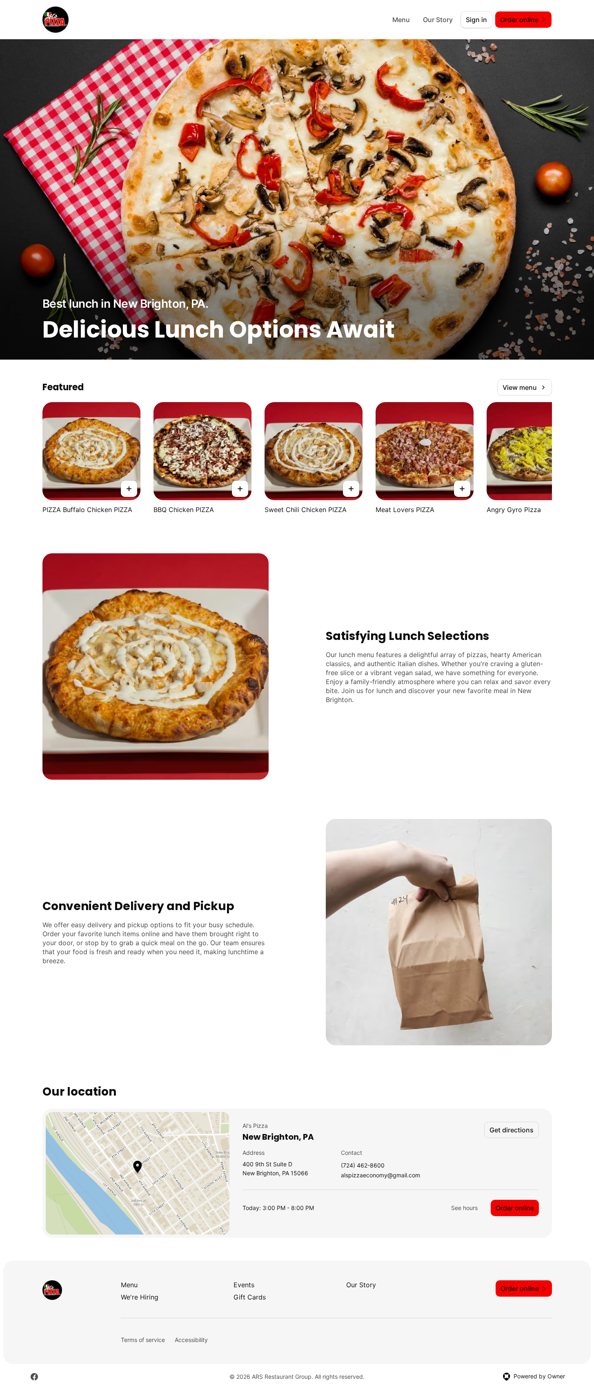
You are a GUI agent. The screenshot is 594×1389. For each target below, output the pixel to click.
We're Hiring (139, 1297)
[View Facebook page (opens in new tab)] (34, 1377)
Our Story (438, 20)
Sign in (476, 20)
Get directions (511, 1130)
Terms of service (143, 1339)
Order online (515, 1208)
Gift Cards (250, 1297)
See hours (464, 1207)
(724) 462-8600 (363, 1166)
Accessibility (191, 1339)
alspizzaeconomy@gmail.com (380, 1175)
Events (244, 1285)
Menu (401, 20)
